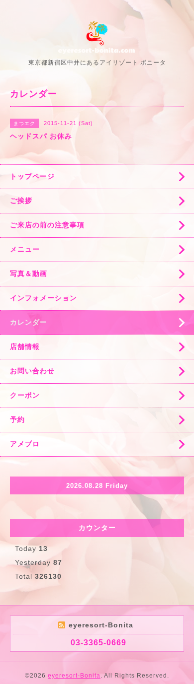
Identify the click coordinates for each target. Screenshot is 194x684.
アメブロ (25, 444)
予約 (17, 419)
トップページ (32, 176)
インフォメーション (43, 298)
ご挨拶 (21, 201)
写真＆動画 (28, 273)
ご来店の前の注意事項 (47, 225)
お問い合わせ (32, 371)
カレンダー (28, 322)
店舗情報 (25, 346)
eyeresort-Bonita (74, 675)
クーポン (25, 395)
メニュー (25, 249)
